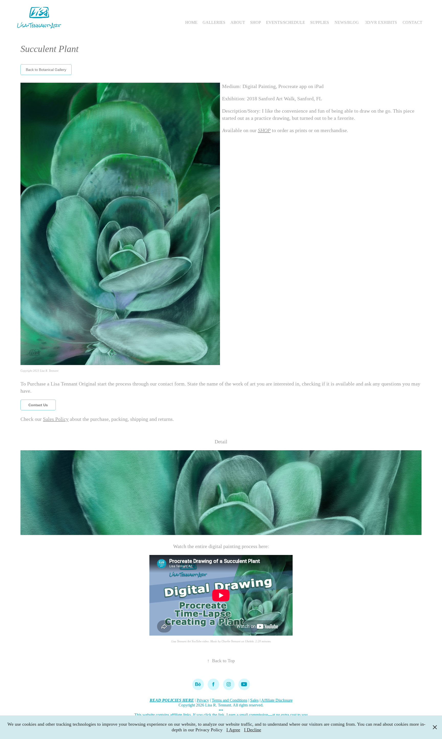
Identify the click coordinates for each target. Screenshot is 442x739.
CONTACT (412, 22)
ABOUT (237, 22)
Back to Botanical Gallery (46, 70)
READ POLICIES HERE (172, 700)
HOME (191, 22)
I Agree (233, 729)
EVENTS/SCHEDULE (285, 22)
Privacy (203, 700)
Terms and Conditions (229, 700)
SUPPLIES (319, 22)
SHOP (255, 22)
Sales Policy (56, 419)
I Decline (252, 729)
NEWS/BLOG (347, 22)
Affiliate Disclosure (277, 700)
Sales (254, 700)
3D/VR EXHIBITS (381, 22)
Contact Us (38, 405)
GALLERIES (214, 22)
